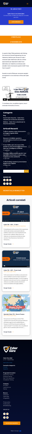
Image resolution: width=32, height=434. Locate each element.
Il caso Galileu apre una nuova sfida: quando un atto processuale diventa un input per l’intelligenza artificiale (15, 146)
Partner (5, 389)
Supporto (5, 369)
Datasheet (6, 394)
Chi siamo (5, 385)
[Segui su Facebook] (7, 183)
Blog (4, 115)
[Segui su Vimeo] (10, 180)
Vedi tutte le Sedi (7, 362)
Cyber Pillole (13, 226)
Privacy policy (6, 402)
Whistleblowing (7, 405)
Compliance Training (8, 380)
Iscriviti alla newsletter (12, 423)
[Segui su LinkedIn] (4, 180)
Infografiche (6, 398)
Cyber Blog (6, 396)
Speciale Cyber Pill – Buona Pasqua (14, 314)
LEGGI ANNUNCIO (16, 22)
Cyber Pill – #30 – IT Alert (11, 224)
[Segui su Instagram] (4, 183)
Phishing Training (7, 376)
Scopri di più (7, 244)
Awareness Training (8, 374)
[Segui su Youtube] (7, 180)
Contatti (5, 367)
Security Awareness (21, 226)
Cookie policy (6, 404)
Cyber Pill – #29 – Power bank (12, 270)
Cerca (26, 171)
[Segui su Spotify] (10, 183)
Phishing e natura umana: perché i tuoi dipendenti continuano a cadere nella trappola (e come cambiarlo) (14, 155)
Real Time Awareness (8, 378)
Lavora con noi (7, 387)
